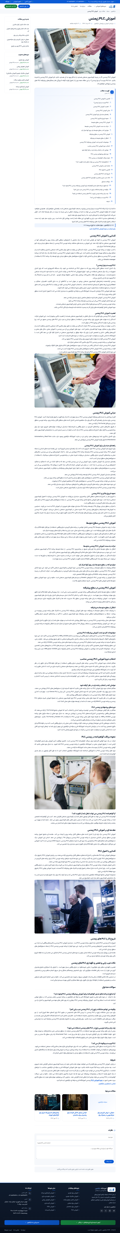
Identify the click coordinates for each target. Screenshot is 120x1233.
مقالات (90, 6)
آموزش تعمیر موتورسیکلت (70, 1200)
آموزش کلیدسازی (49, 1203)
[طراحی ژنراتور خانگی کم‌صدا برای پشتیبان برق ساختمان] (75, 1102)
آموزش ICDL (50, 1207)
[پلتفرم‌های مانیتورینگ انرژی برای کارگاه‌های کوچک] (47, 1102)
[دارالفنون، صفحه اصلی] (112, 6)
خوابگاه (7, 2)
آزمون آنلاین (28, 2)
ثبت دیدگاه (109, 1161)
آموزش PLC (74, 1210)
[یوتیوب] (101, 1210)
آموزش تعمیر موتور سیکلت (19, 81)
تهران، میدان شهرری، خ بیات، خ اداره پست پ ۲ (101, 2)
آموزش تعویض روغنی (19, 68)
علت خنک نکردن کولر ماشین (21, 25)
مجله (108, 11)
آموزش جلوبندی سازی (48, 1196)
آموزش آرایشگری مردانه (19, 88)
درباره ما (82, 6)
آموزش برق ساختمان (72, 1207)
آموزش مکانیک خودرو (72, 1196)
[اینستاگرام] (109, 1210)
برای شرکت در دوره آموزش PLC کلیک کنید (102, 229)
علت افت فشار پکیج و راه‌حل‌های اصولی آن (18, 30)
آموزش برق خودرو (19, 61)
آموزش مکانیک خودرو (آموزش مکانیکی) (17, 74)
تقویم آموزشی (17, 2)
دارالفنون (113, 11)
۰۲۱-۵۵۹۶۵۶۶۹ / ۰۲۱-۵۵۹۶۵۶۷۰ (18, 1195)
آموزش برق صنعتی (73, 1203)
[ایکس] (105, 1210)
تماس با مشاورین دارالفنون (107, 1084)
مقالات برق (102, 11)
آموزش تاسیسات (49, 1210)
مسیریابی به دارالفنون (33, 1222)
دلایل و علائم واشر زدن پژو (21, 35)
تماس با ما (74, 6)
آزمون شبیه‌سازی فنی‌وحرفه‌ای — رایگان (89, 1222)
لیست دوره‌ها (8, 1230)
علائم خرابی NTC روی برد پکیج (20, 46)
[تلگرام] (114, 1210)
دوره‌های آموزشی (101, 6)
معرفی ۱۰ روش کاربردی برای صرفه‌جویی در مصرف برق (18, 41)
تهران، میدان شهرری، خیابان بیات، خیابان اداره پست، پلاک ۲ (16, 1203)
